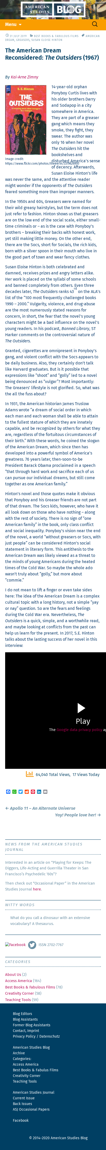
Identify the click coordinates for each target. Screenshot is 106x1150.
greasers (23, 40)
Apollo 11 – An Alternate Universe (40, 808)
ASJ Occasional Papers (31, 1109)
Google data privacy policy (79, 730)
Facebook (21, 1120)
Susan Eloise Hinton (47, 40)
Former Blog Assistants (31, 1025)
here (37, 889)
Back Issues (22, 1104)
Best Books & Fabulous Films (56, 36)
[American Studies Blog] (53, 9)
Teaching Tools (18, 1000)
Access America (18, 981)
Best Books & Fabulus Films (35, 1070)
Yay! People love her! (78, 815)
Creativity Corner (19, 993)
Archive (19, 1053)
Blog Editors (22, 1014)
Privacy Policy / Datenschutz (36, 1036)
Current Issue (24, 1098)
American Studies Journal (33, 1092)
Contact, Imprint (26, 1031)
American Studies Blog (31, 1047)
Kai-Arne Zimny (24, 77)
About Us (13, 975)
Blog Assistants (25, 1019)
